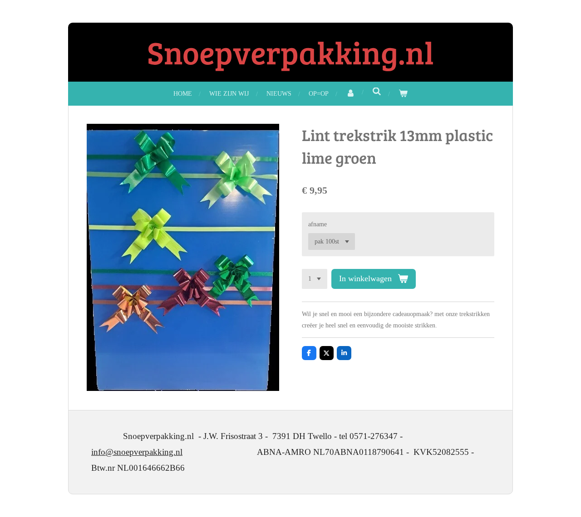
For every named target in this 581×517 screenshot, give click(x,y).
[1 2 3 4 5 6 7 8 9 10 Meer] (314, 279)
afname (317, 224)
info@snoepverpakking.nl (136, 452)
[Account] (350, 93)
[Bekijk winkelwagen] (403, 93)
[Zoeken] (376, 92)
